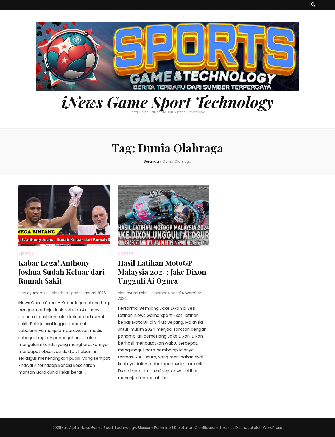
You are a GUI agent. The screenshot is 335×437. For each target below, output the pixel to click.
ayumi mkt (37, 293)
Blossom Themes (218, 427)
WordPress (272, 427)
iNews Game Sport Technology (167, 101)
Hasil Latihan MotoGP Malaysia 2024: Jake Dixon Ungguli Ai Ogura (162, 271)
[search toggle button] (313, 4)
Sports (26, 253)
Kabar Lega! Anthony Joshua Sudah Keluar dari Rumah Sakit (61, 271)
